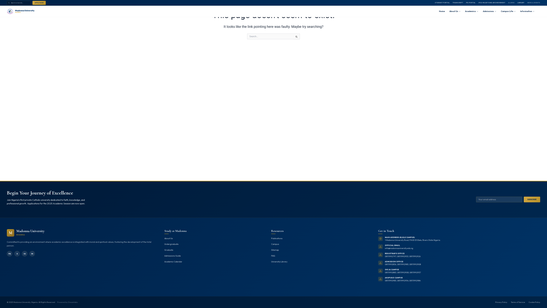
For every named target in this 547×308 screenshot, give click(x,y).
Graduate (168, 250)
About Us (168, 238)
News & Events (533, 3)
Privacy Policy (501, 302)
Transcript (458, 3)
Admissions (488, 11)
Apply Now (39, 3)
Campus (275, 244)
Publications (276, 238)
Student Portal (442, 3)
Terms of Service (518, 302)
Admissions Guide (172, 256)
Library (521, 3)
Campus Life (507, 11)
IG (25, 254)
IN (32, 254)
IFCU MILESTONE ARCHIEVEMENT (491, 3)
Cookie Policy (534, 302)
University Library (279, 261)
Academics (470, 11)
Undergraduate (171, 244)
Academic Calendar (173, 261)
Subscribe (532, 199)
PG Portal (471, 3)
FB (9, 254)
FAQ (273, 256)
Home (442, 11)
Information (526, 11)
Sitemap (275, 250)
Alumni (511, 3)
